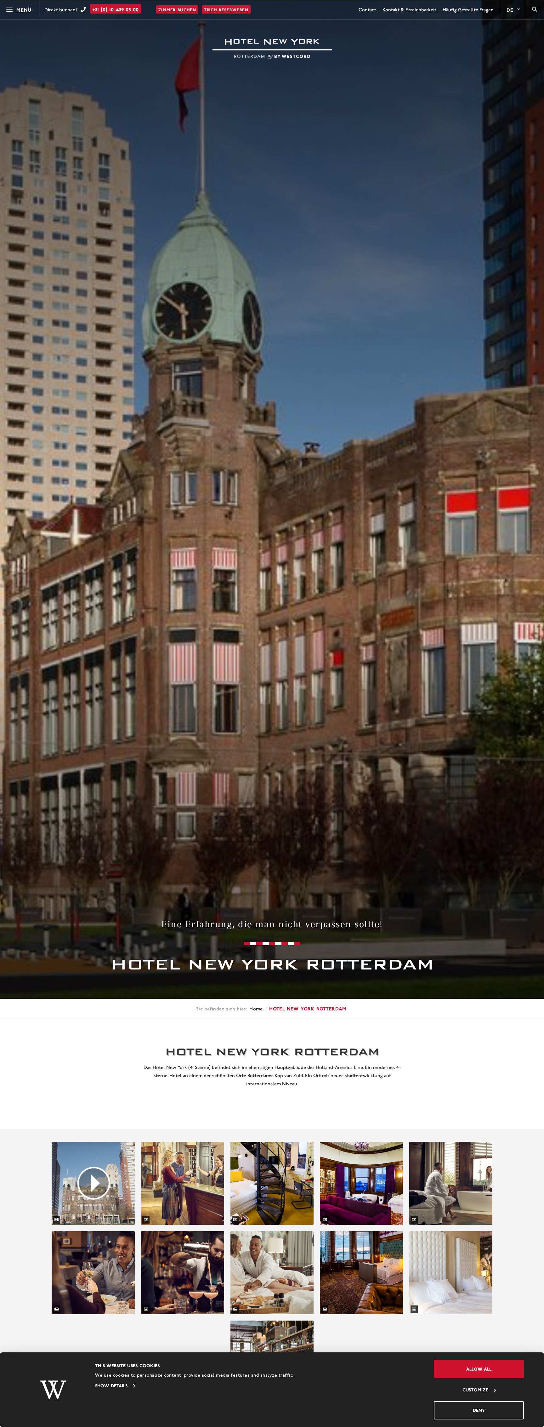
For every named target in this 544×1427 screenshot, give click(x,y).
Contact (367, 10)
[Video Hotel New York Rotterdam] (93, 1183)
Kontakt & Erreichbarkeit (409, 10)
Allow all (478, 1369)
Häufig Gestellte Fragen (468, 10)
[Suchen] (534, 9)
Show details (111, 1385)
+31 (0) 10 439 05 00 (116, 9)
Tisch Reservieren (226, 9)
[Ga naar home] (272, 49)
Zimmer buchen (177, 9)
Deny (479, 1410)
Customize (475, 1389)
